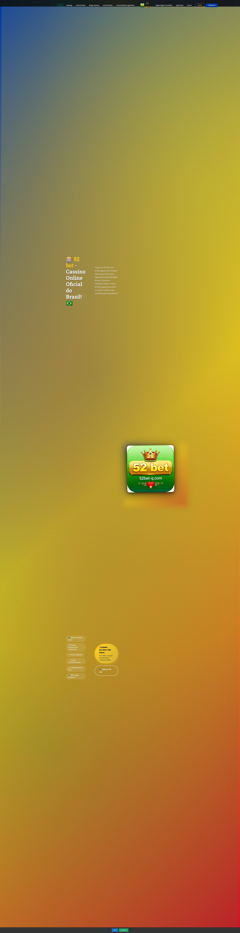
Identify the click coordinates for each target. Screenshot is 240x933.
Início (60, 5)
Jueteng (69, 5)
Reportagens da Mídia (164, 5)
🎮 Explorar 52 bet (105, 670)
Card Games (80, 5)
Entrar (189, 5)
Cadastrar (211, 5)
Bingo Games (94, 5)
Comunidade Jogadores (125, 5)
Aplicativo (179, 5)
